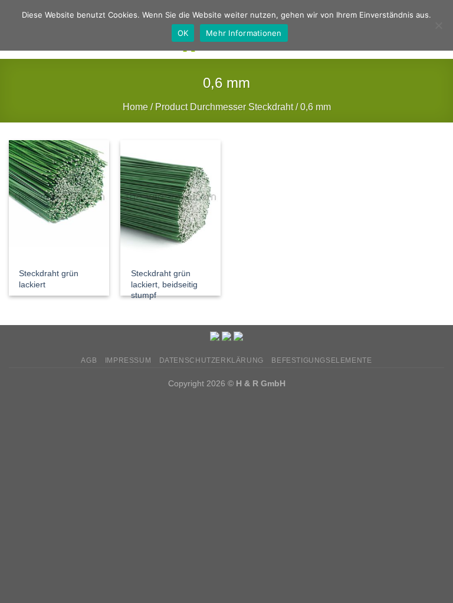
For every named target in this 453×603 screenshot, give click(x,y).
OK (183, 33)
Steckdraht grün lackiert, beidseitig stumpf (164, 284)
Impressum (128, 360)
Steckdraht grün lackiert (48, 279)
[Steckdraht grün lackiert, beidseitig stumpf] (170, 200)
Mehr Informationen (244, 33)
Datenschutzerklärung (211, 360)
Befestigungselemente (321, 360)
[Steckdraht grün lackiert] (59, 200)
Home (135, 107)
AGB (89, 360)
